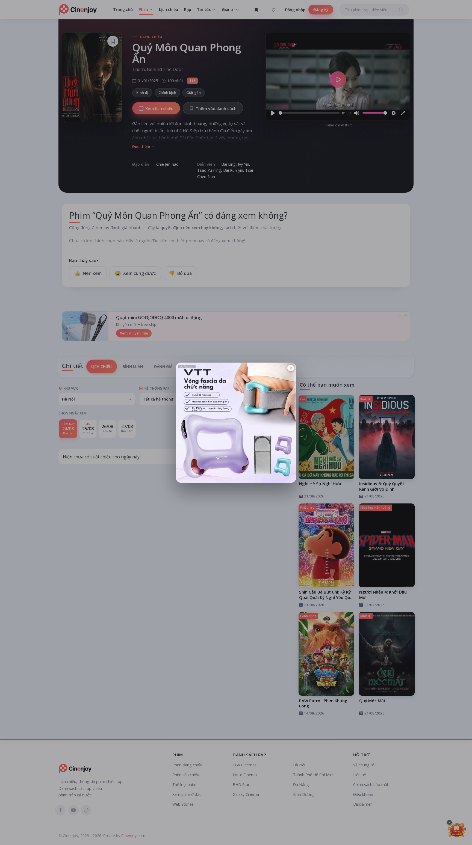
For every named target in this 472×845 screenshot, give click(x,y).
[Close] (290, 368)
